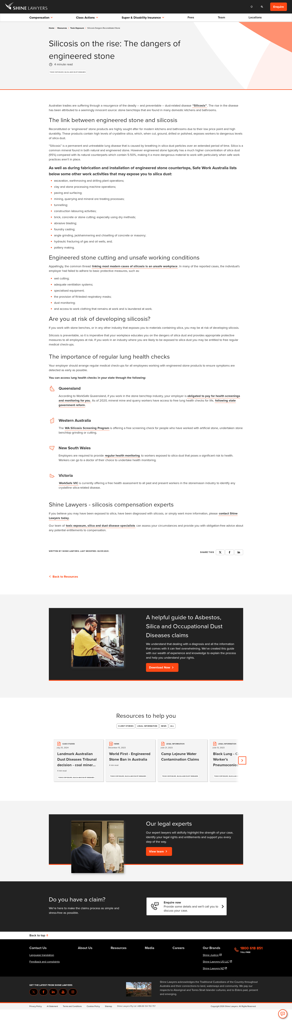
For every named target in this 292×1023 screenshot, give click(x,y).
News (164, 726)
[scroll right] (242, 760)
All (172, 726)
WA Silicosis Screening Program (87, 428)
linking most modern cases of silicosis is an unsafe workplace (134, 266)
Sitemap (108, 1006)
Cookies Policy (93, 1006)
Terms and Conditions (72, 1006)
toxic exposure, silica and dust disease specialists (100, 525)
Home (51, 28)
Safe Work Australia (210, 168)
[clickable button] (252, 7)
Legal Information (147, 726)
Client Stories (125, 726)
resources (63, 28)
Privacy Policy (35, 1006)
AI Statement (52, 1006)
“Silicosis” (199, 105)
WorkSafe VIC (68, 483)
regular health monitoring (122, 455)
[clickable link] (26, 7)
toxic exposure (78, 28)
